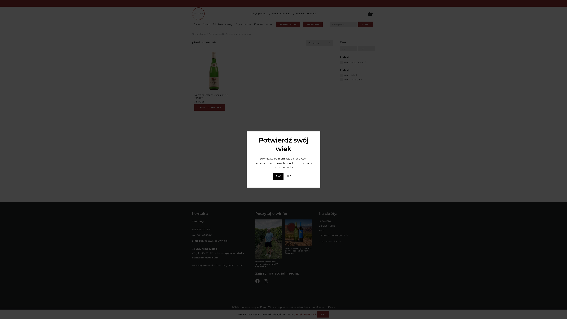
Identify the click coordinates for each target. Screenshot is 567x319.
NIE (289, 176)
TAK (278, 176)
